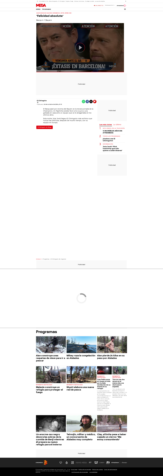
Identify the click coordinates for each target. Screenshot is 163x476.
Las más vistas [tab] (105, 125)
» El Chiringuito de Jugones (58, 259)
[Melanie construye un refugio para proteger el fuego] (51, 374)
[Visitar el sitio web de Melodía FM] (108, 462)
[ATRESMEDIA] (42, 462)
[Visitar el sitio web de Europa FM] (102, 462)
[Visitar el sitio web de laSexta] (66, 462)
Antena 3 (38, 259)
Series (38, 9)
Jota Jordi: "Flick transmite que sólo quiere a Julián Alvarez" (112, 148)
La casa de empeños (100, 1)
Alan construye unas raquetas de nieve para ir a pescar (50, 358)
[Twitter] (38, 102)
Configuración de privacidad (79, 472)
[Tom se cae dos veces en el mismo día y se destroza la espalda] (119, 370)
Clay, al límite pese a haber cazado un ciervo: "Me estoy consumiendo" (111, 437)
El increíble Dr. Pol (43, 1)
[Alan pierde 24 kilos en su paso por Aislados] (112, 344)
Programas (46, 9)
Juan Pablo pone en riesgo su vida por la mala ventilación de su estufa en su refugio (103, 384)
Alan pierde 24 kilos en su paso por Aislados (111, 356)
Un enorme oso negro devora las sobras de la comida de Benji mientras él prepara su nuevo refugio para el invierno (50, 439)
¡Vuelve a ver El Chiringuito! (109, 140)
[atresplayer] (121, 5)
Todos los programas (111, 136)
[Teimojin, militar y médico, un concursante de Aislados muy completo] (81, 423)
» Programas (45, 259)
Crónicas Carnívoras (79, 1)
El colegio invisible (89, 1)
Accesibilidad (93, 472)
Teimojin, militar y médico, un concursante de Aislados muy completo (81, 437)
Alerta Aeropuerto (53, 1)
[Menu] (125, 9)
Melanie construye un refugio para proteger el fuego (49, 390)
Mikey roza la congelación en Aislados (81, 356)
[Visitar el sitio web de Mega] (84, 462)
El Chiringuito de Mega (44, 127)
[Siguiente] (125, 1)
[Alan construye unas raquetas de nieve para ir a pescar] (51, 344)
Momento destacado (44, 385)
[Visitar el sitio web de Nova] (78, 462)
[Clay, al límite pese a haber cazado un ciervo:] (112, 423)
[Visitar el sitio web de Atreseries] (90, 462)
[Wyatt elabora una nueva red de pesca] (81, 374)
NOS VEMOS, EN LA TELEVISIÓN (114, 128)
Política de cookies (97, 469)
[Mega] (46, 5)
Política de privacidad (84, 469)
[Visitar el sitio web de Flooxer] (124, 462)
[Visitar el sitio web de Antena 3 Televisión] (60, 462)
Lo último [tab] (117, 125)
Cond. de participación (110, 469)
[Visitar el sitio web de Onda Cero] (96, 462)
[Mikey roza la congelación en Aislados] (81, 344)
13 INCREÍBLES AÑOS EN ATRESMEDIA (112, 132)
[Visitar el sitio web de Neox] (72, 462)
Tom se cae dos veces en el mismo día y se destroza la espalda (118, 383)
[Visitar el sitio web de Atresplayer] (116, 462)
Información (108, 144)
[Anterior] (37, 1)
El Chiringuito (61, 1)
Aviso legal (74, 469)
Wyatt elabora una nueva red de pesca (80, 388)
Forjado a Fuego (69, 1)
